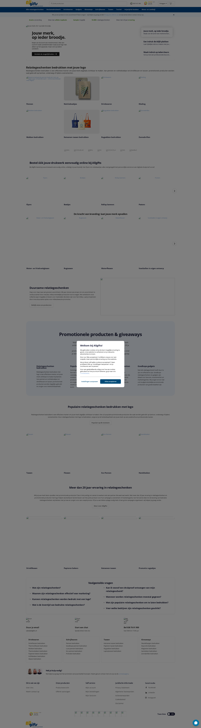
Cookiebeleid (84, 373)
